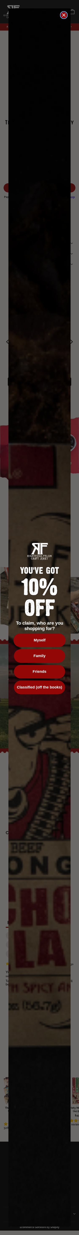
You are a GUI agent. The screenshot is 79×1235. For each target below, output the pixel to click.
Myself (40, 640)
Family (39, 656)
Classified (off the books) (39, 687)
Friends (39, 671)
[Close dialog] (63, 15)
